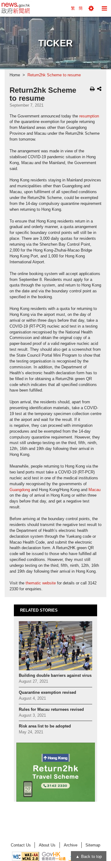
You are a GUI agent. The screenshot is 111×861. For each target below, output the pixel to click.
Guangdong (20, 490)
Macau (94, 490)
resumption (89, 116)
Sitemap (92, 845)
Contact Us (21, 845)
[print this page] (92, 88)
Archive (70, 845)
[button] (91, 8)
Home (15, 75)
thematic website (41, 583)
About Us (47, 845)
